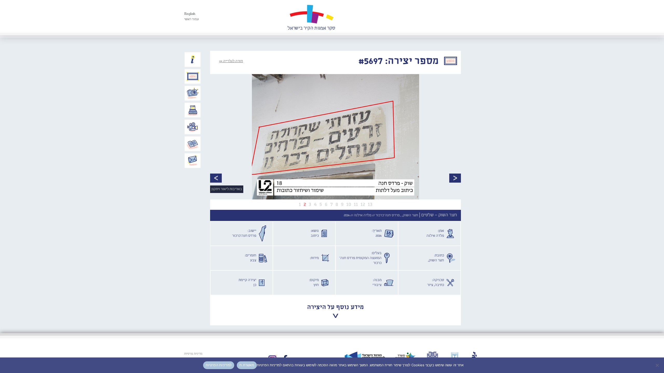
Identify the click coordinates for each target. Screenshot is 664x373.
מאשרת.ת (246, 365)
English (189, 14)
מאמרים (192, 144)
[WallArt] (311, 16)
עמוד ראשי (191, 19)
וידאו (192, 127)
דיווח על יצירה (192, 93)
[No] (657, 365)
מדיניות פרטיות (193, 354)
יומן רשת (192, 110)
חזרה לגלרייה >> (231, 61)
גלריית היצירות (192, 76)
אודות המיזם (192, 59)
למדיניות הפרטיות (219, 365)
